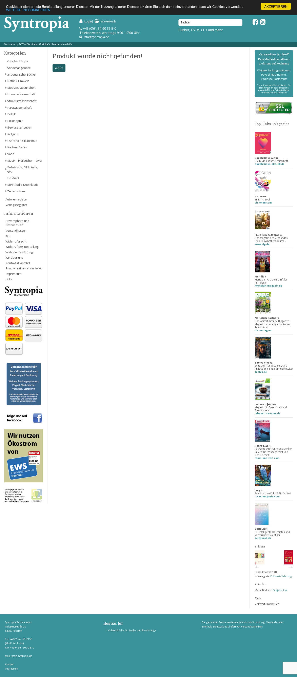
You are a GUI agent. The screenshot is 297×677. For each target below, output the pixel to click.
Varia (10, 154)
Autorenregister (16, 199)
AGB (8, 236)
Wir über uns (14, 257)
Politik (11, 114)
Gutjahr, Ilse (280, 590)
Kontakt (9, 664)
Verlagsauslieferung (19, 252)
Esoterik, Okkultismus (22, 141)
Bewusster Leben (19, 127)
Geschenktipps (17, 61)
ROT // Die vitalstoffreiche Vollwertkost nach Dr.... (47, 44)
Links (8, 279)
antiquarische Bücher (21, 74)
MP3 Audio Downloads (23, 184)
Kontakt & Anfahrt (17, 263)
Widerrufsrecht (15, 241)
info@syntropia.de (96, 37)
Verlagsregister (16, 205)
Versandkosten (15, 230)
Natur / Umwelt (18, 81)
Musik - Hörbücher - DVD (24, 160)
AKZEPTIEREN (276, 6)
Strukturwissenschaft (22, 101)
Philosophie (15, 121)
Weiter (59, 68)
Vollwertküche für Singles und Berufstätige (132, 630)
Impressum (13, 274)
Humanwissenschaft (21, 94)
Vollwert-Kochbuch (267, 604)
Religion (12, 134)
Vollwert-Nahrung (281, 576)
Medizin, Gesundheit (21, 87)
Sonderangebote (19, 68)
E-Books (13, 178)
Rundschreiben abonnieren (23, 268)
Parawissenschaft (19, 107)
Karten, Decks (17, 147)
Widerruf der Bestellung (22, 247)
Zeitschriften (16, 191)
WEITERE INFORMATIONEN (28, 10)
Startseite (9, 44)
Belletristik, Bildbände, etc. (22, 169)
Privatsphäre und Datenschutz (17, 223)
